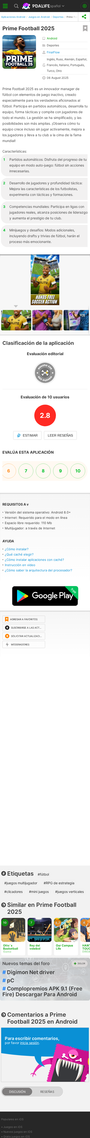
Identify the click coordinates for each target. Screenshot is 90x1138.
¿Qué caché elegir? (19, 554)
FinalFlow (53, 52)
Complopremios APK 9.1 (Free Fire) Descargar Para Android (42, 991)
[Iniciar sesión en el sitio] (84, 6)
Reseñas (47, 1092)
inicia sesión (29, 1043)
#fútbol (43, 874)
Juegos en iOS (12, 1127)
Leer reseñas (60, 435)
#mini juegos (39, 892)
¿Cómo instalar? (17, 549)
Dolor (81, 963)
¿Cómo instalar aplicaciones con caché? (34, 560)
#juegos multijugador (20, 883)
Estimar (30, 435)
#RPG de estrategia (59, 883)
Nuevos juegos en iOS (17, 1131)
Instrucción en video (20, 565)
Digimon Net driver (28, 972)
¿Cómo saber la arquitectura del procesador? (38, 570)
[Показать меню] (5, 6)
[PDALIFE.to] (36, 6)
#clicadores (13, 892)
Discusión (17, 1092)
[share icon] (84, 16)
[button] (48, 320)
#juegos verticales (69, 892)
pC (8, 980)
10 (77, 470)
